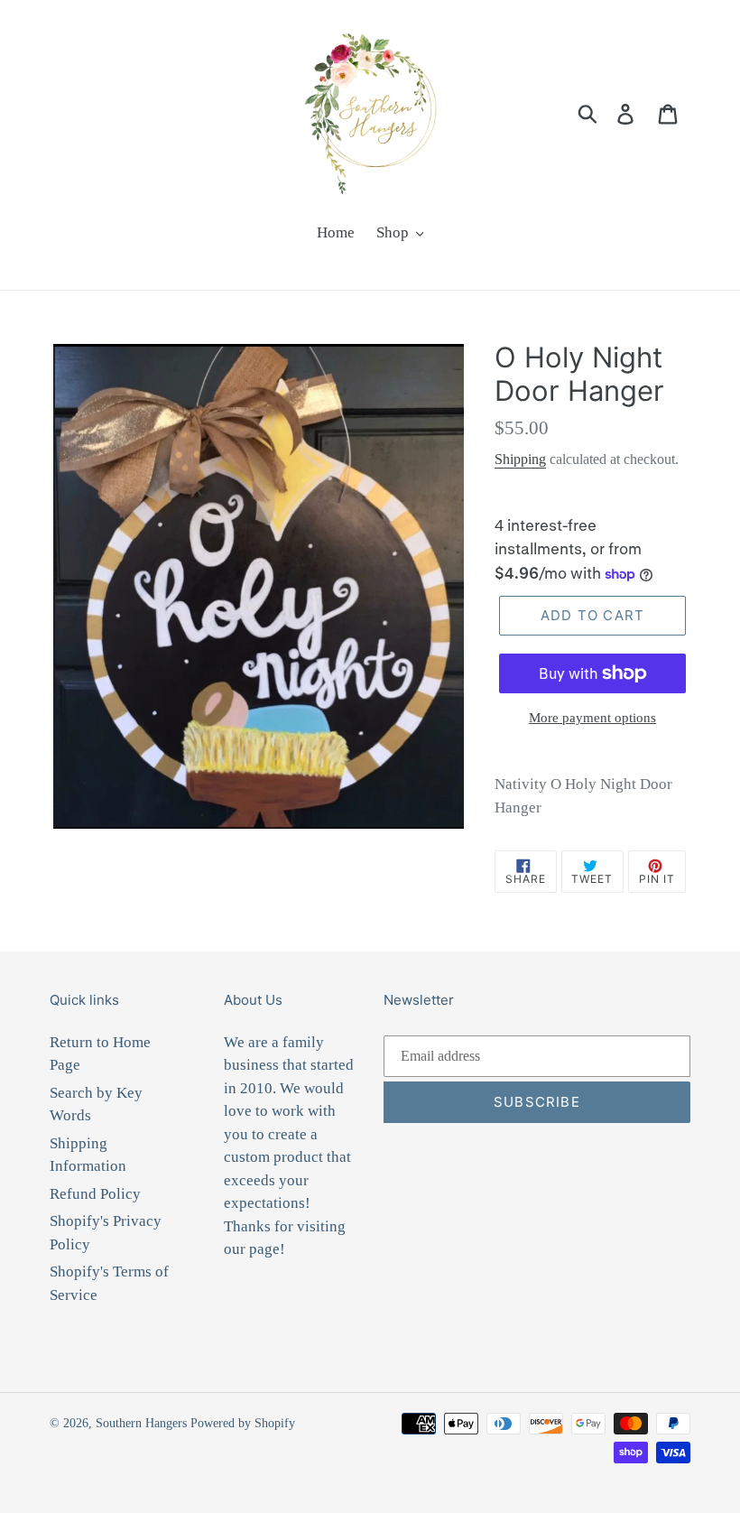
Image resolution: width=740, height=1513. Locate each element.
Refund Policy (95, 1193)
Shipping (520, 459)
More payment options (592, 717)
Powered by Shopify (242, 1423)
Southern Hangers (141, 1423)
